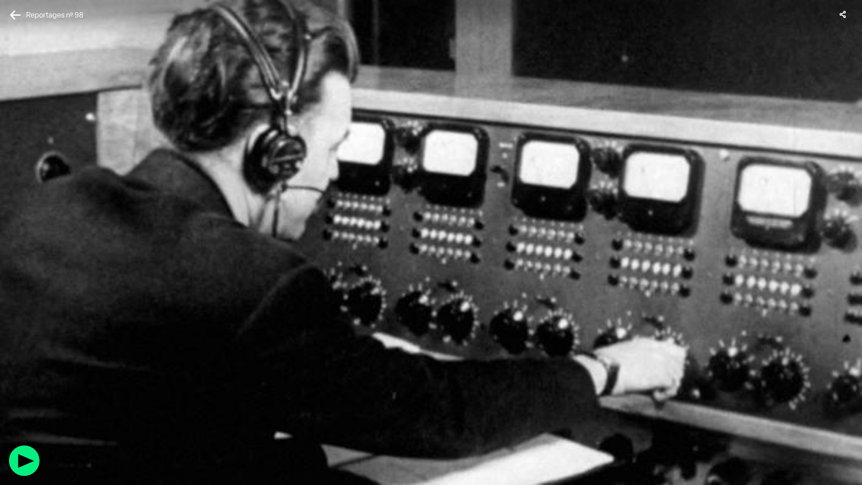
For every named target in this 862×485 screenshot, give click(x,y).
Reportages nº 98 (55, 15)
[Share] (843, 14)
